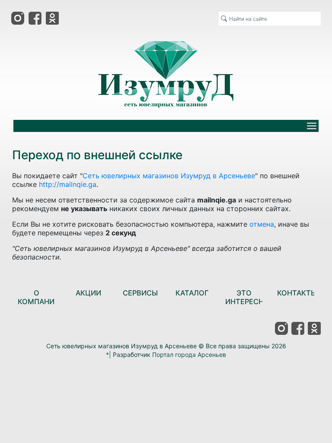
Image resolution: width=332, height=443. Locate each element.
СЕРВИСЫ (140, 293)
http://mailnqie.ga (67, 184)
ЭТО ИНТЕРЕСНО (247, 297)
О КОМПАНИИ (39, 297)
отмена (261, 224)
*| (108, 354)
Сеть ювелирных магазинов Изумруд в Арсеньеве (169, 175)
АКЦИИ (88, 293)
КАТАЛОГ (192, 293)
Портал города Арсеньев (189, 354)
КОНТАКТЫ (297, 293)
